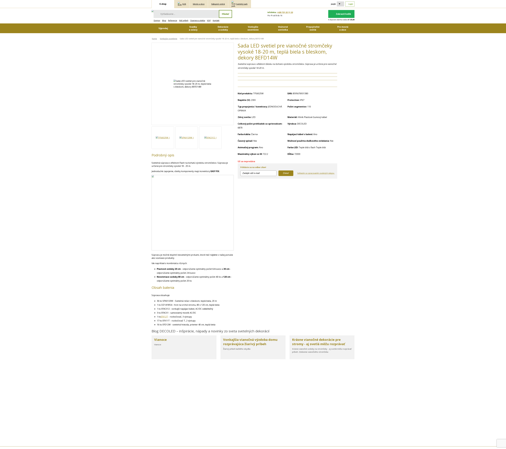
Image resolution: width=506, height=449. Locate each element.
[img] (153, 11)
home (154, 38)
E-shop (163, 4)
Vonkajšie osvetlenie (168, 38)
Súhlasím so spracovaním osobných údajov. (316, 173)
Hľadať (225, 14)
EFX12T (164, 316)
